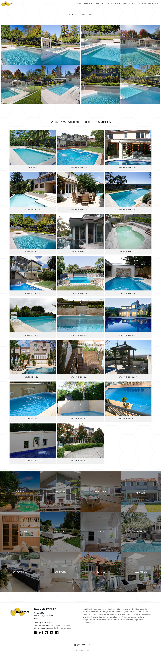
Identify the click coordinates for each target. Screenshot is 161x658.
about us (88, 4)
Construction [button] (112, 4)
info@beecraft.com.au (61, 625)
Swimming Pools (87, 14)
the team (142, 4)
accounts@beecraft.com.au (59, 628)
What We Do (72, 14)
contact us (153, 4)
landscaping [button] (128, 4)
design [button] (98, 4)
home (79, 4)
